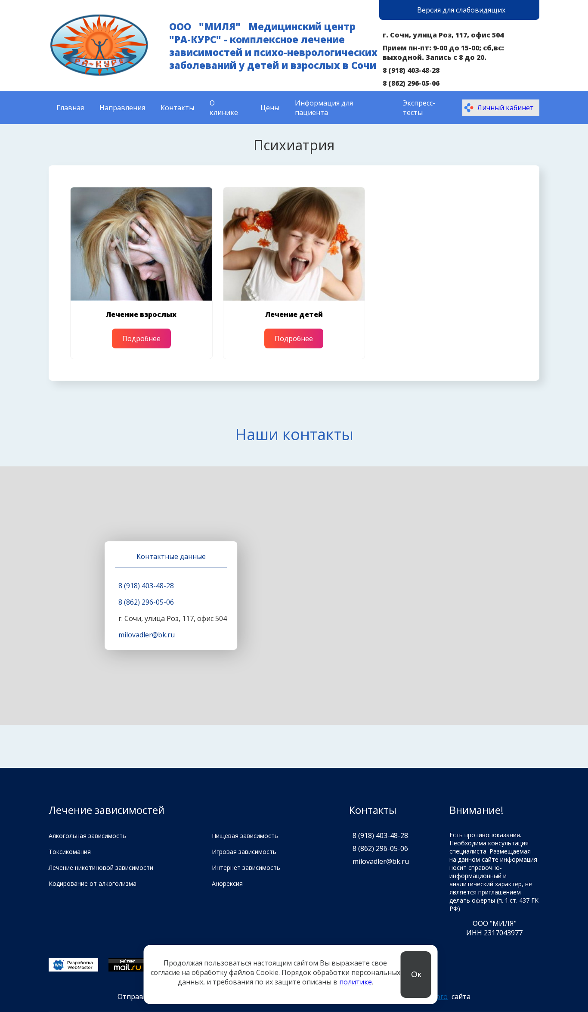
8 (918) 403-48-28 (411, 70)
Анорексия (227, 883)
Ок (416, 974)
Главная (70, 107)
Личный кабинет (505, 107)
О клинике (224, 107)
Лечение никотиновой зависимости (101, 867)
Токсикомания (70, 851)
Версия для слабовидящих (461, 10)
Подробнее (141, 338)
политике (355, 982)
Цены (269, 107)
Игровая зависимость (244, 851)
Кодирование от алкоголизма (92, 883)
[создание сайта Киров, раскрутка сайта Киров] (73, 965)
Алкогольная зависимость (87, 836)
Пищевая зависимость (245, 836)
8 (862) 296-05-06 (411, 83)
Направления (122, 107)
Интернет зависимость (246, 867)
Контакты (177, 107)
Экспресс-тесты (419, 107)
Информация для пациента (324, 107)
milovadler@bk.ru (146, 634)
